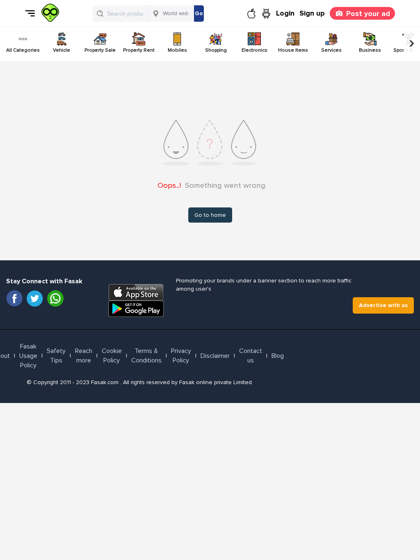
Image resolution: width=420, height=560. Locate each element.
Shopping (216, 50)
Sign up (312, 13)
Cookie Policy (112, 355)
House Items (293, 50)
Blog (278, 356)
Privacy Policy (181, 355)
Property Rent (139, 50)
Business (370, 50)
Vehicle (61, 50)
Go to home (210, 215)
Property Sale (100, 50)
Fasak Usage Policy (28, 355)
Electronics (254, 50)
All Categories (23, 50)
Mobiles (177, 50)
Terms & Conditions (146, 355)
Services (331, 50)
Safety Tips (56, 355)
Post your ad (368, 13)
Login (285, 13)
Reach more (83, 355)
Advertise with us (383, 305)
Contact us (250, 355)
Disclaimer (215, 356)
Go (199, 13)
